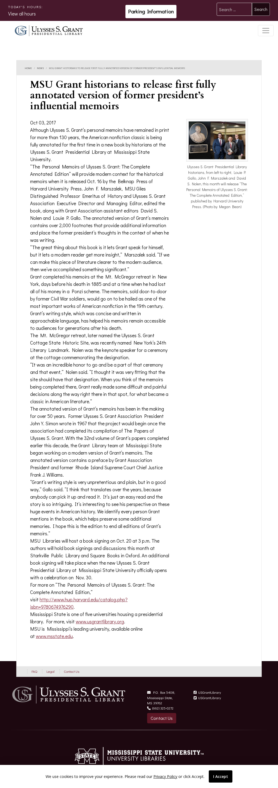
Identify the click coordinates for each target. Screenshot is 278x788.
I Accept (220, 776)
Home (28, 67)
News (40, 67)
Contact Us (71, 671)
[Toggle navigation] (266, 30)
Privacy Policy (165, 776)
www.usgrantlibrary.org (100, 621)
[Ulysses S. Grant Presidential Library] (49, 29)
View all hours (22, 13)
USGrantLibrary (209, 692)
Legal (50, 671)
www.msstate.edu (54, 636)
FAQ (34, 671)
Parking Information (151, 11)
